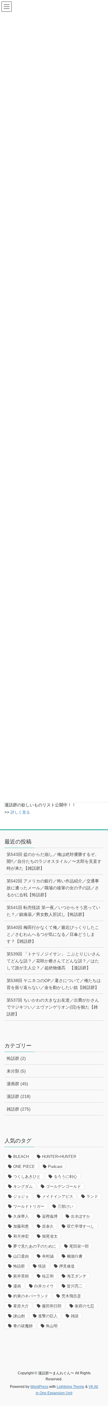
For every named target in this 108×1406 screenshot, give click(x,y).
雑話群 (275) (19, 1109)
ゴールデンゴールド (63, 1186)
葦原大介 (21, 1306)
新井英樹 (21, 1276)
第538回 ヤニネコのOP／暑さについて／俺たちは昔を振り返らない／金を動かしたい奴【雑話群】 (54, 984)
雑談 (75, 1316)
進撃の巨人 (48, 1316)
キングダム (23, 1186)
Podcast (55, 1166)
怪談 (42, 1266)
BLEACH (21, 1156)
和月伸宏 (21, 1236)
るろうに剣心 (65, 1176)
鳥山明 (52, 1326)
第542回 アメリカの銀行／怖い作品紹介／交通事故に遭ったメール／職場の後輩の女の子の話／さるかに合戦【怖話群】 (53, 887)
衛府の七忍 (84, 1306)
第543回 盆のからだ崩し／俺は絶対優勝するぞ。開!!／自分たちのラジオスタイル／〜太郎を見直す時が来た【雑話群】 (54, 861)
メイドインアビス (57, 1196)
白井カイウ (44, 1286)
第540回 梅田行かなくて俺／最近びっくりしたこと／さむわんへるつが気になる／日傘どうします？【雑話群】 (53, 934)
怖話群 (19, 1266)
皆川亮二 (74, 1286)
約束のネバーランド (30, 1296)
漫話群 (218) (19, 1096)
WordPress (39, 1387)
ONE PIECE (24, 1166)
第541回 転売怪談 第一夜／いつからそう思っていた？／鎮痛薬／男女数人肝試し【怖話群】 (53, 911)
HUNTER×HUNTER (59, 1156)
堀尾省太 (50, 1236)
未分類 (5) (16, 1071)
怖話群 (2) (16, 1058)
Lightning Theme (70, 1387)
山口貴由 (21, 1256)
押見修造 (67, 1266)
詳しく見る (20, 812)
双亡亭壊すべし (80, 1226)
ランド (92, 1196)
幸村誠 (48, 1256)
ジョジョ (21, 1196)
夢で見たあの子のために (34, 1246)
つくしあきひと (26, 1176)
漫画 (17, 1286)
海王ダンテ (76, 1276)
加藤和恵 (21, 1226)
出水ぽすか (80, 1216)
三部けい (65, 1206)
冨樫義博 (50, 1216)
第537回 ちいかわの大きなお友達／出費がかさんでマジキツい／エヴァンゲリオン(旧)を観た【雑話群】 (53, 1007)
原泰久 (48, 1226)
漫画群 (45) (17, 1083)
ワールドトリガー (28, 1206)
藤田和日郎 (52, 1306)
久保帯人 (21, 1216)
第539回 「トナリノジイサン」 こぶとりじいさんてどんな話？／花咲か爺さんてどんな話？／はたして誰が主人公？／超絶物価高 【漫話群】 (53, 961)
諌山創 (19, 1316)
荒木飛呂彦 (71, 1296)
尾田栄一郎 (79, 1246)
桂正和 (48, 1276)
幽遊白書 (74, 1256)
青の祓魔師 (23, 1326)
